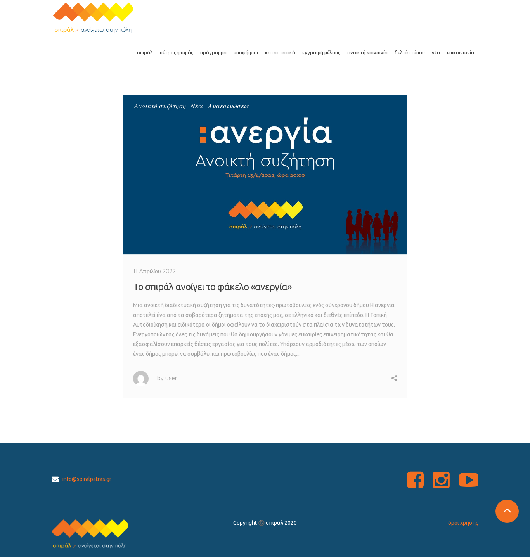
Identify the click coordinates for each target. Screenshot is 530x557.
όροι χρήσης (463, 523)
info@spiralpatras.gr (86, 479)
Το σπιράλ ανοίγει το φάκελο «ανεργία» (212, 286)
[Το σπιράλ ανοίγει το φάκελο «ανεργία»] (265, 174)
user (171, 378)
